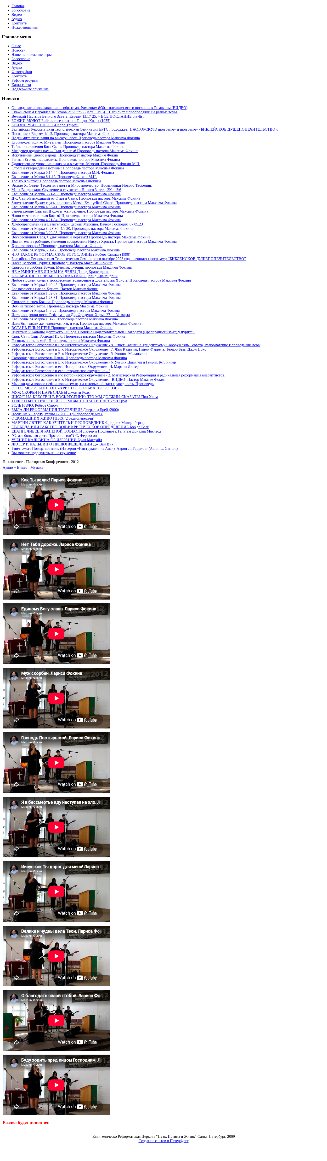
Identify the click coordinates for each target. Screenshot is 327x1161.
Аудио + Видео (15, 467)
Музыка (36, 467)
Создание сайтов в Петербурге (164, 1141)
